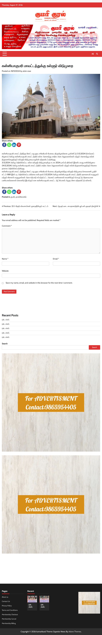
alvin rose (27, 71)
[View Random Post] (93, 54)
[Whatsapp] (9, 145)
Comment (7, 226)
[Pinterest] (19, 145)
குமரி (13, 197)
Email (56, 259)
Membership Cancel (9, 619)
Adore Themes (75, 631)
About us (5, 597)
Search (5, 343)
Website (5, 271)
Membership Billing (9, 623)
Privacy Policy (7, 606)
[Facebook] (4, 145)
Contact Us (6, 601)
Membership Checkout (10, 614)
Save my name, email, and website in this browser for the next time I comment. (39, 283)
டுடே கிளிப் (5, 320)
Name (5, 259)
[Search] (97, 54)
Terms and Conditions (10, 610)
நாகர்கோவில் (21, 197)
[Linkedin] (14, 145)
